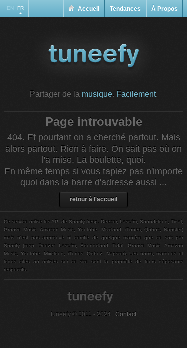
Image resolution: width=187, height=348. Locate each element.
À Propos (164, 8)
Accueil (88, 8)
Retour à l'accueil (93, 199)
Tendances (125, 8)
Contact (125, 314)
